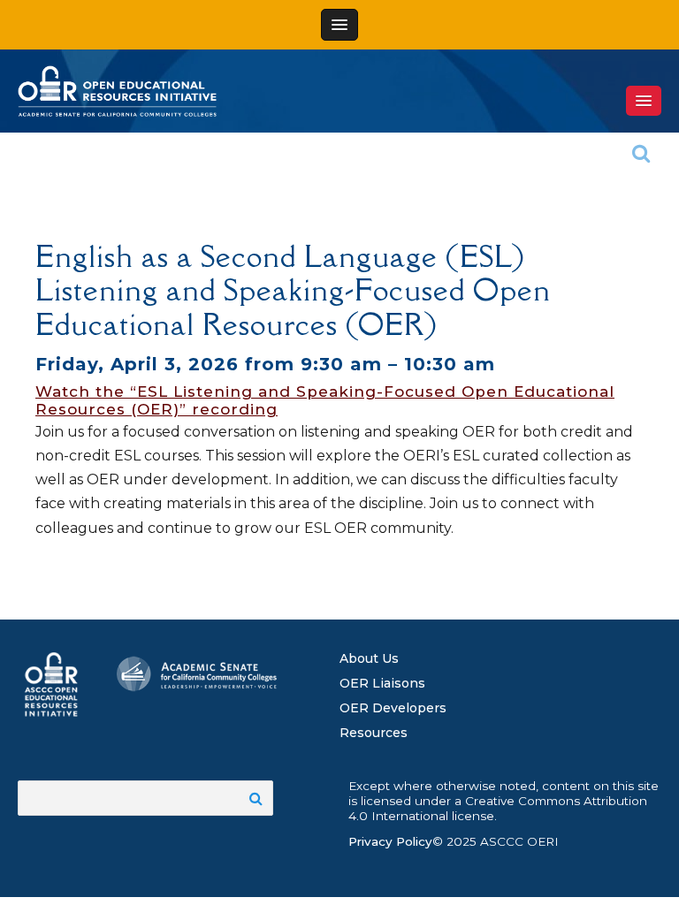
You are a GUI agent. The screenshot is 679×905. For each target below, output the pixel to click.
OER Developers (393, 708)
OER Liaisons (382, 683)
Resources (374, 733)
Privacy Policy (390, 841)
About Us (369, 658)
